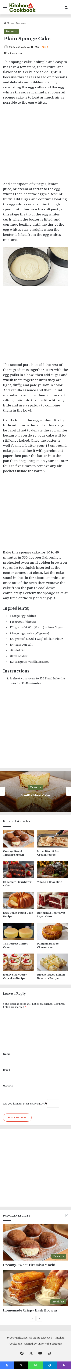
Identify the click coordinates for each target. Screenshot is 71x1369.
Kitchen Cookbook (19, 47)
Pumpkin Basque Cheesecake (48, 945)
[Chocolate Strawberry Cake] (18, 869)
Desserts (21, 23)
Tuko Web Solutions (49, 1343)
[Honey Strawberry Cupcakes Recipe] (18, 962)
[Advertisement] (35, 145)
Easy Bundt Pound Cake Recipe (18, 914)
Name (6, 1054)
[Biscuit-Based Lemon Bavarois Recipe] (52, 962)
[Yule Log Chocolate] (52, 869)
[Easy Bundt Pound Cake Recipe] (18, 900)
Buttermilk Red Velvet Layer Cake (51, 914)
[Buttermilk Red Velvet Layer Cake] (52, 900)
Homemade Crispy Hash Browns (30, 1310)
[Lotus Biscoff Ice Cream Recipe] (52, 838)
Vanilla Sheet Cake (35, 795)
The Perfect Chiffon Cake (15, 945)
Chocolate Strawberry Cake (17, 883)
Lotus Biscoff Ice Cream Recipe (48, 853)
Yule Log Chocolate (49, 882)
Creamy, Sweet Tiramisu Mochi (13, 853)
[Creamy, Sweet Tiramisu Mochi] (18, 838)
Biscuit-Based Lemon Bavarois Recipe (51, 976)
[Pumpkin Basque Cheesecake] (52, 931)
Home (10, 23)
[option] (35, 791)
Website (8, 1086)
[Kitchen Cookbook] (22, 7)
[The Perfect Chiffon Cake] (18, 931)
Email (6, 1070)
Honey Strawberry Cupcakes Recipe (15, 976)
